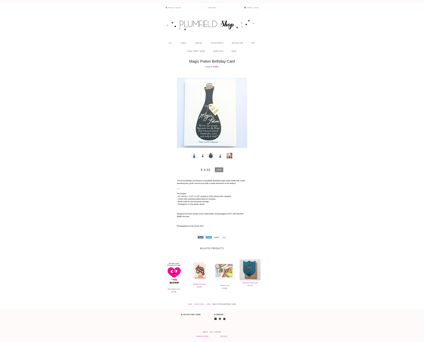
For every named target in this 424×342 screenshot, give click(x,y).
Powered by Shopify (202, 336)
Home (190, 304)
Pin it (217, 237)
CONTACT (217, 332)
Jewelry (198, 43)
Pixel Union (223, 336)
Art (253, 43)
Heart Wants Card (174, 289)
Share (201, 237)
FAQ (211, 332)
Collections (199, 304)
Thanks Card (224, 285)
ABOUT (205, 332)
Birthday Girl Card (199, 284)
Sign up (214, 7)
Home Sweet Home (196, 51)
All (170, 43)
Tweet (209, 237)
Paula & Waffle (212, 67)
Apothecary (237, 43)
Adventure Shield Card (250, 283)
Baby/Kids (218, 51)
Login (209, 7)
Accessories (217, 43)
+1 (224, 237)
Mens (234, 51)
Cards (183, 43)
